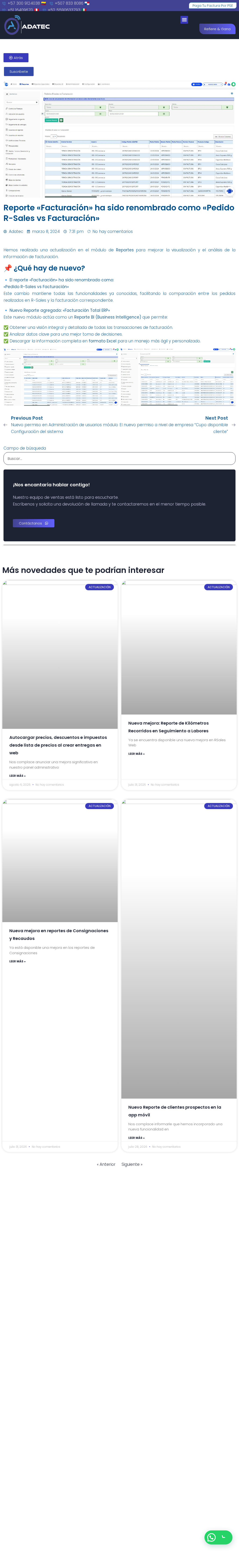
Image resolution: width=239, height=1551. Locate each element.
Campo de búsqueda (25, 448)
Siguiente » (132, 1164)
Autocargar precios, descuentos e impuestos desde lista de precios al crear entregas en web (58, 745)
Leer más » (17, 776)
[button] (184, 20)
